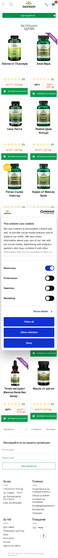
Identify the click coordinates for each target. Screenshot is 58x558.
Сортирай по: (27, 15)
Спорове (37, 513)
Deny (29, 343)
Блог (6, 534)
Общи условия (40, 495)
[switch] (49, 278)
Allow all (29, 321)
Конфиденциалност (43, 505)
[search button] (11, 4)
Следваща (36, 429)
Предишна (9, 429)
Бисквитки (38, 509)
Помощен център (13, 530)
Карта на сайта (11, 545)
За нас (6, 541)
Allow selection (29, 332)
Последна (50, 429)
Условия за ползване (38, 500)
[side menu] (3, 4)
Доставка (8, 527)
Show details (40, 311)
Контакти (8, 538)
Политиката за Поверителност (41, 490)
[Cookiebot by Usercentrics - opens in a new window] (41, 212)
